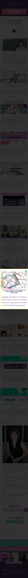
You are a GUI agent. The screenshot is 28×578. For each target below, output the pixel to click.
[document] (14, 289)
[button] (26, 271)
